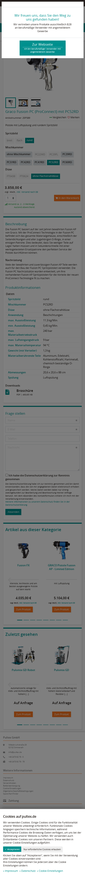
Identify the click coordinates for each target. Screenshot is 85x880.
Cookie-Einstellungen (51, 870)
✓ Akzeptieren (12, 849)
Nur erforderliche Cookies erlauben (42, 849)
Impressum (11, 870)
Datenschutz (28, 870)
